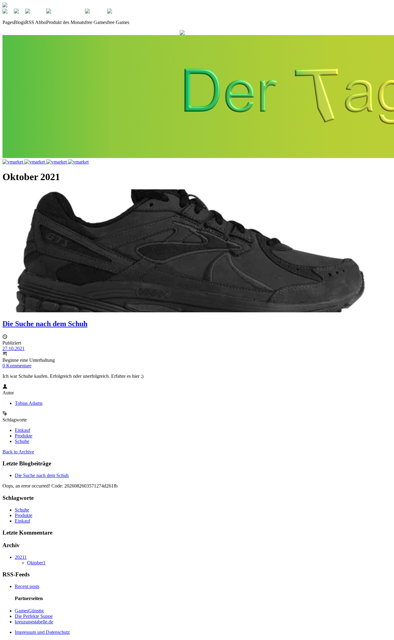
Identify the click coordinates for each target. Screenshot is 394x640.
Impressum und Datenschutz (42, 632)
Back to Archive (18, 451)
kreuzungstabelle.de (34, 621)
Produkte (23, 435)
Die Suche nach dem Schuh (44, 324)
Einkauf (22, 430)
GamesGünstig (29, 610)
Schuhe (22, 441)
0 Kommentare (16, 365)
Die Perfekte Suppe (34, 616)
